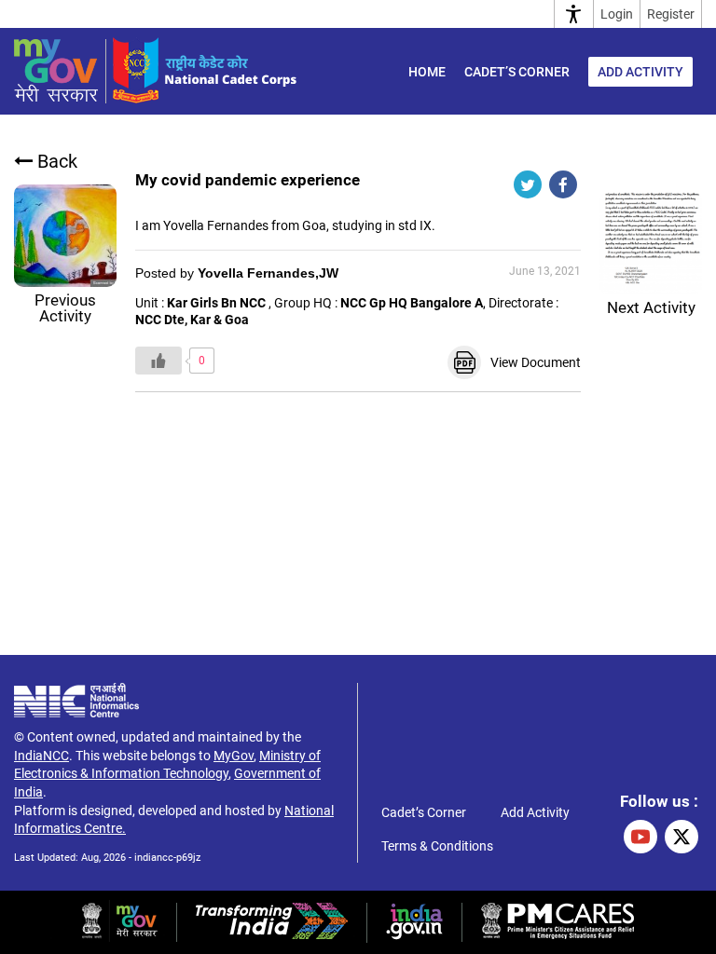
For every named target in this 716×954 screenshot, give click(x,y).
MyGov (233, 755)
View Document (535, 362)
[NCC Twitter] (681, 836)
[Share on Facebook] (563, 184)
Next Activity (651, 307)
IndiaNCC (41, 755)
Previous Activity (65, 308)
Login (616, 14)
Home (427, 71)
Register (671, 14)
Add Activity (640, 71)
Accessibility (574, 14)
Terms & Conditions (437, 845)
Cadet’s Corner (517, 71)
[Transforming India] (272, 934)
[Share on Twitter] (528, 184)
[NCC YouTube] (640, 836)
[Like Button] (158, 361)
